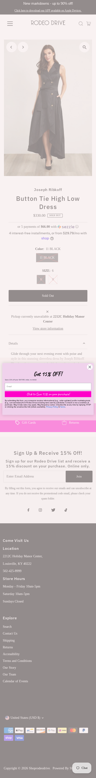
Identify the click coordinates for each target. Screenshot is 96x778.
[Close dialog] (90, 367)
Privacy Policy (52, 407)
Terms (62, 407)
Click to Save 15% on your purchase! (48, 394)
